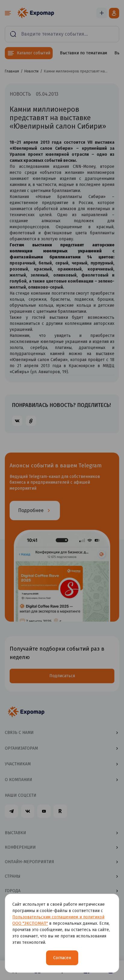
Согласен (62, 957)
